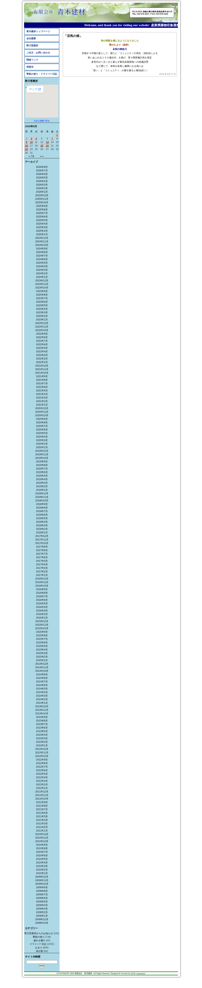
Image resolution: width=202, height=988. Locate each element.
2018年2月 (42, 529)
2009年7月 (42, 894)
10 (31, 142)
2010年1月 (42, 873)
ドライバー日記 (38, 944)
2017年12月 (41, 536)
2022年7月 (42, 341)
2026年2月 (42, 188)
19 (41, 145)
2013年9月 (42, 717)
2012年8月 (42, 763)
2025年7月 (42, 213)
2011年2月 (42, 827)
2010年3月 (42, 866)
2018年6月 (42, 514)
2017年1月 (42, 575)
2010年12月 (41, 834)
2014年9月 (42, 674)
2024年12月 (41, 238)
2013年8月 (42, 720)
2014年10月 (41, 671)
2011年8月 (42, 805)
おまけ (38, 947)
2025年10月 (41, 202)
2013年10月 (41, 713)
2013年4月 (42, 734)
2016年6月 (42, 600)
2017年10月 (41, 543)
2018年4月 (42, 522)
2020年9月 (42, 419)
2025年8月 (42, 209)
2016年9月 (42, 589)
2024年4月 (42, 266)
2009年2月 (42, 912)
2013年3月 (42, 738)
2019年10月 (41, 458)
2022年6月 (42, 344)
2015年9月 (42, 632)
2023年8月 (42, 294)
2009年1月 (42, 915)
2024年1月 (42, 277)
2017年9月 (42, 546)
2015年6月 (42, 642)
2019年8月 (42, 465)
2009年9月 (42, 887)
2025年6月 (42, 216)
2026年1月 (42, 191)
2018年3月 (42, 525)
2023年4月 (42, 309)
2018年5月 (42, 518)
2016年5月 (42, 603)
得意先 (30, 66)
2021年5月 (42, 390)
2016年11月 (41, 582)
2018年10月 (41, 500)
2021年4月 (42, 394)
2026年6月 (42, 174)
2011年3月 (42, 823)
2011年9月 (42, 802)
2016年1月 (42, 617)
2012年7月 (42, 766)
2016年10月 (41, 585)
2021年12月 (41, 365)
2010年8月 (42, 848)
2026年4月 (42, 181)
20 (47, 145)
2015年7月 (42, 639)
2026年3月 (42, 184)
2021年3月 (42, 397)
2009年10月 (41, 884)
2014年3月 (42, 695)
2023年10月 (41, 287)
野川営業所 (32, 45)
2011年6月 (42, 813)
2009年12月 (41, 876)
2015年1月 (42, 660)
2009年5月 (42, 901)
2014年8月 (42, 678)
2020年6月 (42, 429)
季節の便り (39, 937)
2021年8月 (42, 380)
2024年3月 (42, 270)
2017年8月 (42, 550)
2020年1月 (42, 447)
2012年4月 (42, 777)
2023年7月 (42, 298)
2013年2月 (42, 742)
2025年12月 (41, 195)
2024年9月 (42, 248)
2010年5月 (42, 859)
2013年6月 (42, 727)
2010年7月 (42, 852)
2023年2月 (42, 316)
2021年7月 (42, 383)
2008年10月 (41, 923)
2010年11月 (41, 837)
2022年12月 (41, 323)
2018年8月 (42, 507)
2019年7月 (42, 468)
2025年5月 (42, 220)
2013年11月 (41, 710)
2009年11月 (41, 880)
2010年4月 (42, 862)
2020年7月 (42, 426)
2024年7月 (42, 255)
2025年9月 (42, 206)
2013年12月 (41, 706)
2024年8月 (42, 252)
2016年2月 (42, 614)
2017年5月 (42, 561)
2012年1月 (42, 788)
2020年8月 (42, 422)
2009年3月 (42, 908)
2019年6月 (42, 472)
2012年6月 (42, 770)
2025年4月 (42, 223)
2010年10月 (41, 841)
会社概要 (31, 38)
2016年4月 (42, 607)
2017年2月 (42, 571)
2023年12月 (41, 280)
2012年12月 (41, 749)
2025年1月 (42, 234)
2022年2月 (42, 358)
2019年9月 (42, 461)
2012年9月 (42, 759)
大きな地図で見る (42, 121)
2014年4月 (42, 692)
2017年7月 (42, 553)
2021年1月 (42, 404)
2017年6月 (42, 557)
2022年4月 (42, 351)
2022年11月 (41, 326)
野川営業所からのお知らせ (38, 933)
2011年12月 (41, 791)
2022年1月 (42, 362)
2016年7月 (42, 596)
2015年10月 (41, 628)
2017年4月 (42, 564)
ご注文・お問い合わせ (38, 52)
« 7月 (31, 156)
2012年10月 (41, 756)
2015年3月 (42, 653)
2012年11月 (41, 752)
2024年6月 (42, 259)
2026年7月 (42, 170)
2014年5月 (42, 688)
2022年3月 (42, 355)
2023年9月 (42, 291)
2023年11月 (41, 284)
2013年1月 (42, 745)
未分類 (39, 951)
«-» (42, 156)
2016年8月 (42, 592)
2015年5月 (42, 646)
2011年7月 (42, 809)
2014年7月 (42, 681)
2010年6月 (42, 855)
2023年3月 (42, 312)
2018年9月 (42, 504)
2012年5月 (42, 773)
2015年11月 (41, 624)
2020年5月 (42, 433)
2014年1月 (42, 703)
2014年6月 (42, 685)
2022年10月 (41, 330)
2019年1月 (42, 490)
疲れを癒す (39, 940)
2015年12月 (41, 621)
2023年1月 (42, 319)
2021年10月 (41, 372)
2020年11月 (41, 412)
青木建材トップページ (38, 31)
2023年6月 (42, 301)
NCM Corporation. (138, 973)
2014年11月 (41, 667)
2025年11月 (41, 199)
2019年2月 (42, 486)
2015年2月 (42, 656)
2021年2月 (42, 401)
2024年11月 (41, 241)
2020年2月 (42, 443)
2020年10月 (41, 415)
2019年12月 (41, 451)
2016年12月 (41, 578)
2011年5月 (42, 816)
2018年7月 (42, 511)
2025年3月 (42, 227)
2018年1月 (42, 532)
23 (26, 149)
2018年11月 (41, 497)
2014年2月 (42, 699)
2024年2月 (42, 273)
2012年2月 (42, 784)
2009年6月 (42, 898)
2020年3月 (42, 440)
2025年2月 (42, 231)
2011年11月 (41, 795)
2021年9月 (42, 376)
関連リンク (32, 59)
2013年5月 (42, 731)
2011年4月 (42, 820)
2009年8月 (42, 891)
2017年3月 (42, 568)
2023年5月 (42, 305)
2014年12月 (41, 663)
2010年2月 (42, 869)
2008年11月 (41, 919)
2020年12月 (41, 408)
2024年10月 (41, 245)
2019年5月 (42, 475)
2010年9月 (42, 844)
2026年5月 (42, 177)
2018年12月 (41, 493)
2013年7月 (42, 724)
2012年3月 (42, 781)
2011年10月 (41, 798)
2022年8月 (42, 337)
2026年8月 (42, 167)
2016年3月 (42, 610)
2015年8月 (42, 635)
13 (47, 142)
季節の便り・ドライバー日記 (41, 74)
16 (26, 145)
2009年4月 (42, 905)
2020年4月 (42, 436)
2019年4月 (42, 479)
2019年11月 (41, 454)
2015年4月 (42, 649)
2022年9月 (42, 333)
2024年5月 (42, 262)
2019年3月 (42, 482)
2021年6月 (42, 387)
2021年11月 (41, 369)
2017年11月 (41, 539)
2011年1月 (42, 830)
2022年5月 (42, 348)
